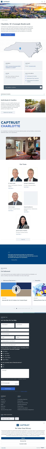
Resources (3, 406)
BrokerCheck (20, 401)
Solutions (3, 408)
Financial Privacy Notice (23, 408)
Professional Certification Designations (26, 410)
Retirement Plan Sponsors (33, 78)
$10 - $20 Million (6, 357)
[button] (44, 423)
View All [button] (23, 239)
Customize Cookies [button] (23, 443)
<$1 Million (5, 351)
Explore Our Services (8, 112)
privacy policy (24, 391)
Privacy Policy (3, 447)
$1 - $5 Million (6, 353)
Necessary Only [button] (23, 441)
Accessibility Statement (22, 399)
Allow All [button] (23, 438)
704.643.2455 (32, 66)
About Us (3, 399)
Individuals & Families (32, 76)
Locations (3, 402)
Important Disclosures (22, 404)
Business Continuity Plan (23, 402)
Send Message (8, 388)
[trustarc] (42, 448)
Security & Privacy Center (6, 409)
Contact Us (3, 401)
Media (2, 404)
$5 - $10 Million (6, 355)
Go (17, 418)
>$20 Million (5, 359)
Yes (3, 364)
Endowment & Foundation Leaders (33, 81)
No (3, 366)
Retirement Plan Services (9, 280)
